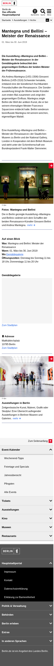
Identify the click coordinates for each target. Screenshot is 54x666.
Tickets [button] (6, 501)
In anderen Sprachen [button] (14, 641)
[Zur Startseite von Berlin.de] (11, 553)
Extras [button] (5, 632)
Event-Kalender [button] (11, 449)
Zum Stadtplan (9, 325)
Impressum (10, 571)
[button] (49, 20)
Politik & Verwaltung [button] (14, 606)
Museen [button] (6, 527)
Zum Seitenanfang (38, 441)
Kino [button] (4, 518)
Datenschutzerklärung (16, 588)
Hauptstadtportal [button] (12, 563)
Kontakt (8, 580)
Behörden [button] (7, 614)
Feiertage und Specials (16, 466)
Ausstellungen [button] (10, 509)
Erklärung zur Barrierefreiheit (19, 597)
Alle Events (10, 492)
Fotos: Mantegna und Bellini (18, 209)
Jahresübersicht (12, 475)
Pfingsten (9, 483)
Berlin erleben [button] (10, 623)
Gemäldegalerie (14, 254)
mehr (30, 225)
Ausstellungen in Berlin (16, 403)
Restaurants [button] (9, 536)
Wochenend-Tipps (14, 458)
